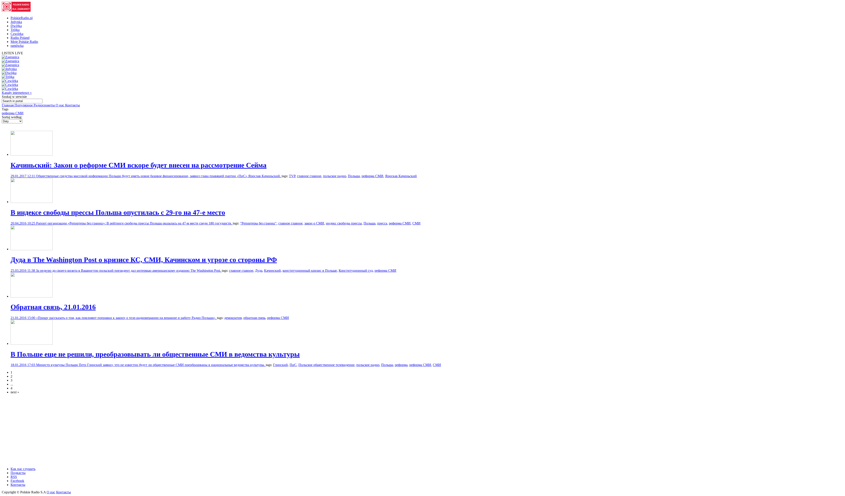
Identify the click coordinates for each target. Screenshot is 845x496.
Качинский (272, 270)
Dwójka (16, 26)
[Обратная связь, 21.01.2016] (32, 296)
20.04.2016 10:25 (23, 223)
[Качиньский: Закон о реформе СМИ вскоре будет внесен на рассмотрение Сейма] (32, 154)
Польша (354, 176)
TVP (292, 176)
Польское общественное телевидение (326, 365)
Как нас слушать (23, 469)
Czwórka (17, 34)
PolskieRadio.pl (22, 18)
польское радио (334, 176)
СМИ (416, 223)
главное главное (309, 176)
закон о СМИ (314, 223)
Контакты (72, 105)
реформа (401, 365)
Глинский (280, 365)
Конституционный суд (356, 270)
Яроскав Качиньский (401, 176)
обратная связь (254, 318)
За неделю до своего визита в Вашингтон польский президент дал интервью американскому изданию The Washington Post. (129, 270)
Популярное (24, 105)
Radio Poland (20, 38)
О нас (60, 105)
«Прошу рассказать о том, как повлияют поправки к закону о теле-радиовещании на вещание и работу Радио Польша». (126, 318)
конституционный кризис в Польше (310, 270)
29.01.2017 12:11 (23, 176)
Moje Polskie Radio (24, 42)
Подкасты (18, 473)
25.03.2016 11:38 (23, 270)
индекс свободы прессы (344, 223)
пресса (382, 223)
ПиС (293, 365)
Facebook (17, 481)
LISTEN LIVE (12, 53)
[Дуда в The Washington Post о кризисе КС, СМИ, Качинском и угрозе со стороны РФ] (32, 249)
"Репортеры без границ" (258, 223)
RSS (14, 477)
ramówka (17, 45)
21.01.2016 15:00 (23, 318)
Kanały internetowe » (17, 93)
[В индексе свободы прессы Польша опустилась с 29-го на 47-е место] (32, 202)
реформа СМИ (13, 113)
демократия (233, 318)
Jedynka (16, 22)
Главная (8, 105)
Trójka (15, 30)
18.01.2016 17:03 (23, 365)
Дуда (258, 270)
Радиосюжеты (45, 105)
